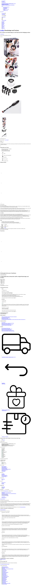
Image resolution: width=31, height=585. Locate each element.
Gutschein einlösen (4, 476)
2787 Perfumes (3, 322)
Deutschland (7, 567)
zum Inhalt (3, 1)
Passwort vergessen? (4, 475)
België (5, 580)
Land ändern (7, 489)
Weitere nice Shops (4, 497)
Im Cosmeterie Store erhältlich (4, 229)
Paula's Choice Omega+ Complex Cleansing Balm (8, 323)
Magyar (5, 574)
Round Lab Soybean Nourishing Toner (6, 329)
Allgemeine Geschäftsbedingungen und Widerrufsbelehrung (9, 493)
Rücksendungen (5, 7)
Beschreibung (2, 204)
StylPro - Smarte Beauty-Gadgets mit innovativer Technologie (9, 316)
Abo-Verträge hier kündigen (5, 495)
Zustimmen (2, 508)
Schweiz (6, 570)
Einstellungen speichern (3, 558)
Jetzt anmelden (3, 14)
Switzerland (6, 572)
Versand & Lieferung (4, 468)
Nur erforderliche (5, 508)
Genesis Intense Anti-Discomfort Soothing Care (7, 324)
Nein (14, 311)
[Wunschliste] (2, 18)
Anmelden (3, 473)
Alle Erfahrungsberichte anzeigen (4, 287)
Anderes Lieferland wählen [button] (3, 565)
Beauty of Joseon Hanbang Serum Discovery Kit (7, 330)
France (5, 569)
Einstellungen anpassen (10, 508)
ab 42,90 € (9, 3)
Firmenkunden (3, 471)
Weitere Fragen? (4, 470)
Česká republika (8, 583)
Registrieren (3, 474)
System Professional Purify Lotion (6, 328)
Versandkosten (5, 8)
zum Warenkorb (4, 2)
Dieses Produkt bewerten (3, 313)
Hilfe (2, 6)
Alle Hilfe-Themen (5, 10)
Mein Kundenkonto (4, 466)
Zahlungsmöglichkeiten (4, 467)
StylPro (2, 30)
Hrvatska (6, 579)
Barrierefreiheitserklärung (5, 494)
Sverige (5, 575)
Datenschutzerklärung (3, 509)
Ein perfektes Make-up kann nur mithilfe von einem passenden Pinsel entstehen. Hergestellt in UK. (13, 319)
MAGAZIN (3, 479)
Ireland (5, 582)
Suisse (5, 571)
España (5, 573)
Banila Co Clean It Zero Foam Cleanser (6, 325)
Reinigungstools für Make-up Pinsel (6, 318)
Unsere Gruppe (3, 482)
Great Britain (7, 576)
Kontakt (4, 9)
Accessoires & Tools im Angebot (6, 317)
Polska (5, 578)
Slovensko (6, 581)
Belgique (6, 577)
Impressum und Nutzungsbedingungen (6, 492)
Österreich (6, 566)
